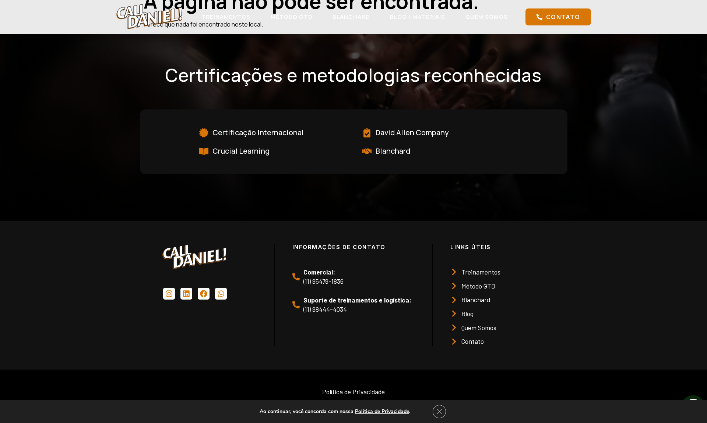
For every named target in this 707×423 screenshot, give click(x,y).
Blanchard (351, 17)
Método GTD (291, 17)
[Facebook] (204, 294)
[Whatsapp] (221, 294)
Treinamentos (225, 17)
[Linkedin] (186, 294)
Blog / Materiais (417, 17)
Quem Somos (486, 17)
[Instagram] (169, 294)
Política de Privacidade (382, 411)
